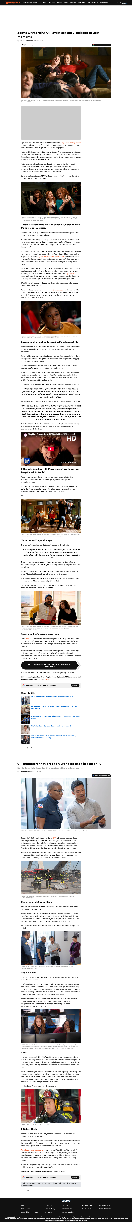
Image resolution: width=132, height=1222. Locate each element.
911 (28, 1191)
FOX (49, 3)
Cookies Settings (68, 1212)
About (66, 3)
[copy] (32, 45)
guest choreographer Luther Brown (51, 256)
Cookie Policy (86, 1209)
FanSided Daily (104, 1205)
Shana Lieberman (26, 41)
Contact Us (81, 3)
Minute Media (11, 1217)
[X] (120, 2)
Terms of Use (67, 1209)
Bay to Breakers (71, 274)
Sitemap (73, 3)
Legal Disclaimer (105, 1209)
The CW (59, 3)
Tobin (27, 639)
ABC (40, 3)
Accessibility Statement (29, 1212)
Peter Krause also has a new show (33, 1150)
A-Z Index (48, 1212)
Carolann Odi (25, 771)
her (48, 148)
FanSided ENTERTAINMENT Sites (97, 3)
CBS (44, 3)
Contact (65, 1205)
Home (23, 748)
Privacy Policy (50, 1209)
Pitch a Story (25, 1209)
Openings (48, 1205)
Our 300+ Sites (87, 1205)
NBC (53, 3)
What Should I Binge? (29, 3)
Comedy (29, 748)
